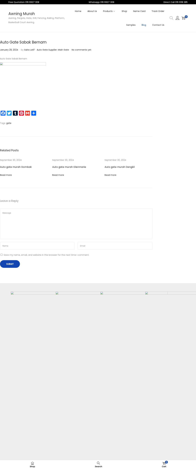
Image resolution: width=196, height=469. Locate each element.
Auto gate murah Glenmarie (69, 167)
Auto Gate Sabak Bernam (23, 42)
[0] (183, 18)
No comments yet (81, 49)
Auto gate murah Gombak (16, 167)
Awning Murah (21, 13)
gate (8, 123)
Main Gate (63, 49)
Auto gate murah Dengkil (120, 167)
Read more (6, 175)
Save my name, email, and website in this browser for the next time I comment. (46, 254)
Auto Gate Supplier (47, 49)
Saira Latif (29, 49)
